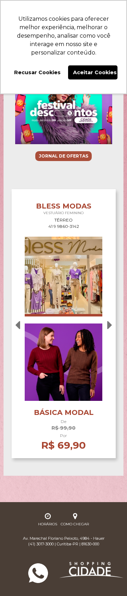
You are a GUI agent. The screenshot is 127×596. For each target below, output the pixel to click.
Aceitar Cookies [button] (95, 72)
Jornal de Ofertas (63, 156)
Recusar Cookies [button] (37, 72)
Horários (47, 524)
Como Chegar (75, 524)
